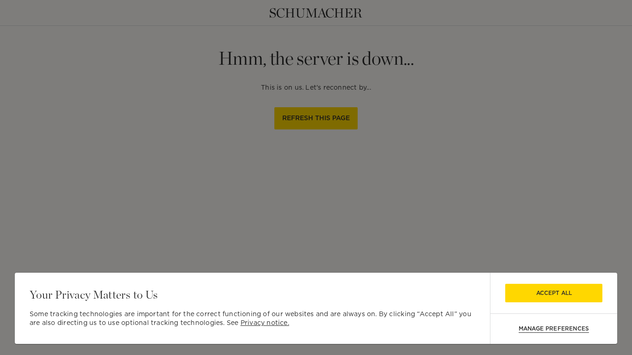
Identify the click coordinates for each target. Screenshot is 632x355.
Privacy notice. (265, 322)
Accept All (554, 292)
